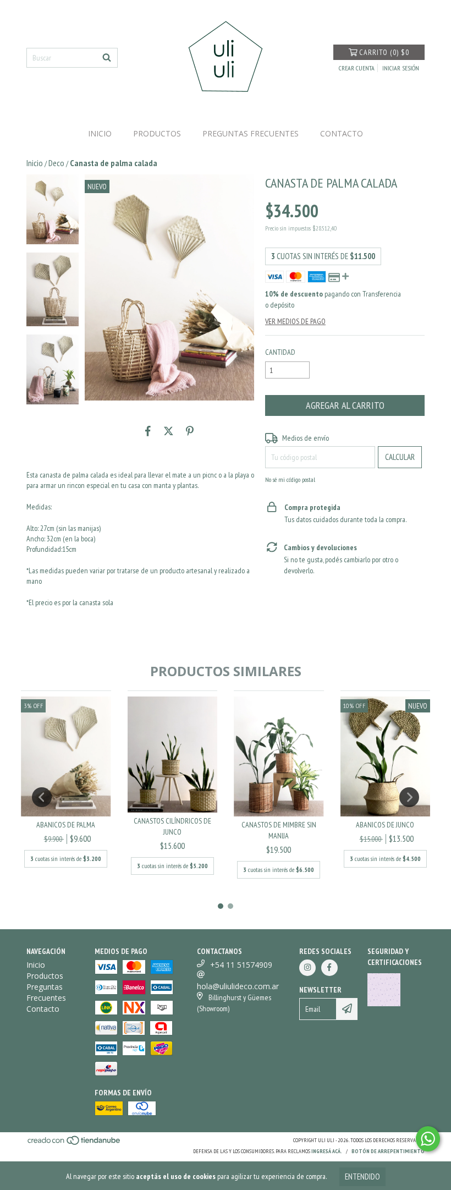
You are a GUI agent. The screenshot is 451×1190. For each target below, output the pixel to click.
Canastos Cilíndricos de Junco (172, 826)
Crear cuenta (357, 68)
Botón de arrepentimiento (388, 1151)
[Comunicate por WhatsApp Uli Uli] (428, 1138)
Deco (56, 162)
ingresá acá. (326, 1151)
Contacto (341, 133)
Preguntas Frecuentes (250, 133)
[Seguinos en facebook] (329, 967)
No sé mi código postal (290, 479)
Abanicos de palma (65, 825)
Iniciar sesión (400, 68)
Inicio (100, 133)
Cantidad (280, 352)
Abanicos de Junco (385, 825)
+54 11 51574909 (241, 964)
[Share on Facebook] (148, 431)
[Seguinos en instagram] (307, 967)
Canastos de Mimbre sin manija (278, 830)
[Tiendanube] (74, 1143)
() (384, 52)
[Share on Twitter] (168, 431)
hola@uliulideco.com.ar (238, 986)
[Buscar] (107, 58)
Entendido (362, 1176)
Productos (157, 133)
